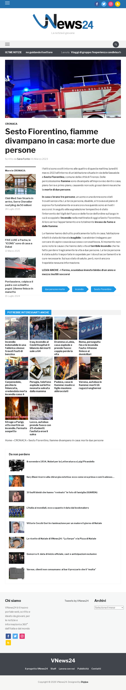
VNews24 (63, 660)
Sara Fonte (23, 159)
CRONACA (11, 123)
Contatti (96, 668)
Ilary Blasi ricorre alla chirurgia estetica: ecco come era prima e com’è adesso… (70, 477)
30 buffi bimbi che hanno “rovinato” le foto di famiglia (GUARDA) (62, 492)
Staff (53, 668)
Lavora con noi (67, 668)
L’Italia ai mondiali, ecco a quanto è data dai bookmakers (58, 507)
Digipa (84, 682)
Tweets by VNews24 (77, 600)
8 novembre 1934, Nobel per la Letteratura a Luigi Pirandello (60, 461)
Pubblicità (83, 668)
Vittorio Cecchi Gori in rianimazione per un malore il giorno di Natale (64, 523)
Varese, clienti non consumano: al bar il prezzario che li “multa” (61, 569)
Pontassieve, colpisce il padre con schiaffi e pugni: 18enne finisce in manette (19, 286)
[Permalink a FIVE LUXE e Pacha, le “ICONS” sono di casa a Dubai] (20, 227)
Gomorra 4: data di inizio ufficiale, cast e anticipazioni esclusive (62, 554)
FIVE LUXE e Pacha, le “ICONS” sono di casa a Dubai (18, 243)
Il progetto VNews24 (36, 668)
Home (8, 440)
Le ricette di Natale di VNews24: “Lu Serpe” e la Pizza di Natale (61, 538)
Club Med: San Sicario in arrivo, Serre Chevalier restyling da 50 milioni (19, 202)
